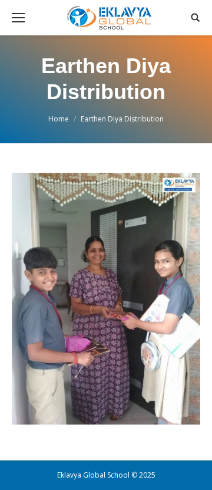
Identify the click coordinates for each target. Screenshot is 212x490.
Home (58, 119)
